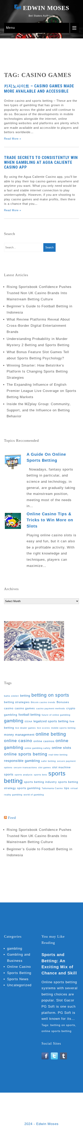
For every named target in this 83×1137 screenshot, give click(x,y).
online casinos (43, 741)
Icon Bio (41, 1103)
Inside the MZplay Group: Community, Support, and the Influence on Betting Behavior (39, 410)
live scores (43, 728)
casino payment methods (50, 708)
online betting (51, 734)
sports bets (40, 774)
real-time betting (58, 754)
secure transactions (25, 767)
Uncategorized (19, 985)
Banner (25, 1103)
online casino (18, 740)
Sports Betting (19, 973)
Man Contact (19, 1109)
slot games (44, 767)
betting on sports (50, 695)
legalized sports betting (50, 721)
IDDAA (28, 721)
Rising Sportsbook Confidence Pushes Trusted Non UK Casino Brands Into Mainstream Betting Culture (39, 293)
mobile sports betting (63, 728)
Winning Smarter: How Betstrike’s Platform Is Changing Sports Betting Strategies (37, 372)
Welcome (49, 1116)
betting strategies (17, 702)
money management (19, 734)
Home (12, 1103)
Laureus (70, 1103)
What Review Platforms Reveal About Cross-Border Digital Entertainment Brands (38, 326)
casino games (25, 708)
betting (25, 695)
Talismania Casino (52, 788)
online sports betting (25, 754)
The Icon (13, 1116)
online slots (61, 748)
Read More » (12, 138)
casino (8, 708)
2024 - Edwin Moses (41, 1124)
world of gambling (34, 794)
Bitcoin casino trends (43, 702)
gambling (13, 720)
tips (66, 788)
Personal (40, 1109)
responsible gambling (22, 761)
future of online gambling (56, 715)
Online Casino (19, 967)
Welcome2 (69, 1116)
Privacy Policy (63, 1109)
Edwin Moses (46, 8)
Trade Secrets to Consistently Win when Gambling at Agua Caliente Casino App (41, 162)
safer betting (48, 761)
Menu (10, 27)
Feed (12, 818)
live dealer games (25, 728)
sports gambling (28, 788)
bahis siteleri (11, 696)
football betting (29, 714)
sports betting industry (40, 781)
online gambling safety (38, 748)
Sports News (18, 979)
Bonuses (63, 702)
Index (55, 1103)
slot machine (61, 767)
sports (8, 774)
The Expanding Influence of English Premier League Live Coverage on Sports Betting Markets (41, 391)
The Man (31, 1116)
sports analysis (24, 774)
